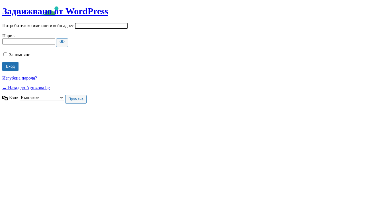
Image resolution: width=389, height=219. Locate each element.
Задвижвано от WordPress (55, 11)
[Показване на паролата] (62, 42)
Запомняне (19, 54)
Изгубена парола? (19, 78)
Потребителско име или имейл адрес (38, 25)
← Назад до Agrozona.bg (26, 87)
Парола (9, 35)
